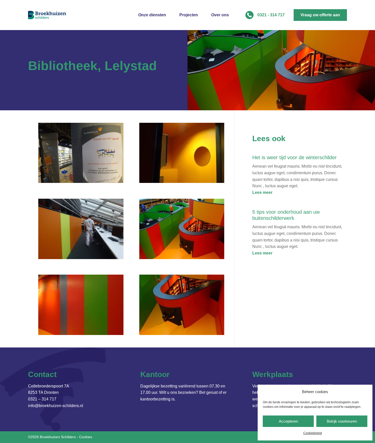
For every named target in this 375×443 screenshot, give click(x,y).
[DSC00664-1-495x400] (80, 181)
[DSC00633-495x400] (181, 181)
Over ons (220, 15)
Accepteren (288, 421)
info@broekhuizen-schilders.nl (55, 406)
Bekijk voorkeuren (342, 421)
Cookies (85, 437)
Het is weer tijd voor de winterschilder (294, 157)
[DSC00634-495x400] (181, 258)
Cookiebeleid (312, 433)
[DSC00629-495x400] (80, 258)
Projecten (188, 15)
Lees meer (262, 192)
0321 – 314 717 (42, 399)
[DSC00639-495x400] (80, 333)
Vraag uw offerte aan (320, 15)
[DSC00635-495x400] (181, 333)
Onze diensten (152, 15)
